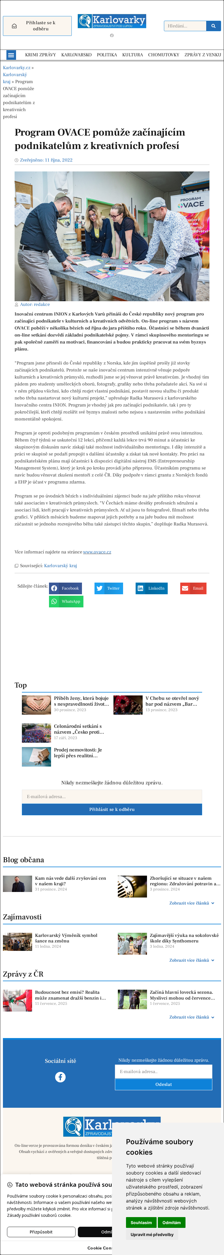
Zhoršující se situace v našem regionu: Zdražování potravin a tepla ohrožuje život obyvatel (183, 883)
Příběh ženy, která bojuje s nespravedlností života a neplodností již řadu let (81, 704)
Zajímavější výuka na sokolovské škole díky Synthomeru (184, 938)
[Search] (213, 26)
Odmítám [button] (171, 1222)
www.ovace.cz (97, 552)
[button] (11, 55)
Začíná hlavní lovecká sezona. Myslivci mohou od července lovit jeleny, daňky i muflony (181, 997)
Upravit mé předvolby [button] (152, 1234)
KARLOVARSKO (76, 55)
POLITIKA (107, 55)
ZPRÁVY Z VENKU (203, 55)
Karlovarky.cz (16, 68)
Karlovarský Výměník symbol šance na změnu (66, 938)
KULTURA (132, 55)
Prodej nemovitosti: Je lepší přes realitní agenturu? (78, 756)
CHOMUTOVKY (163, 55)
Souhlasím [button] (141, 1222)
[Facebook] (112, 35)
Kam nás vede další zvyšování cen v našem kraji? (70, 881)
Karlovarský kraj (60, 566)
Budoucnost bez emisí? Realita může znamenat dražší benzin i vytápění (68, 997)
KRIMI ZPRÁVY (40, 55)
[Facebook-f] (60, 1077)
